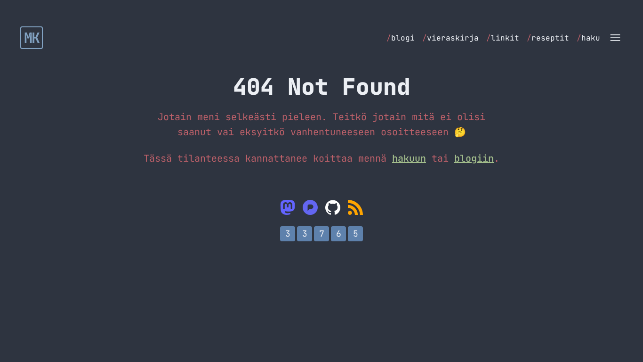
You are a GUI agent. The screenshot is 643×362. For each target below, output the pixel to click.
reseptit (548, 38)
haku (588, 38)
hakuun (409, 158)
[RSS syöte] (355, 207)
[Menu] (615, 37)
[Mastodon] (287, 207)
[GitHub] (332, 207)
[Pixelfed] (310, 207)
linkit (502, 38)
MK (32, 37)
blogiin (474, 158)
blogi (400, 38)
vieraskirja (450, 38)
